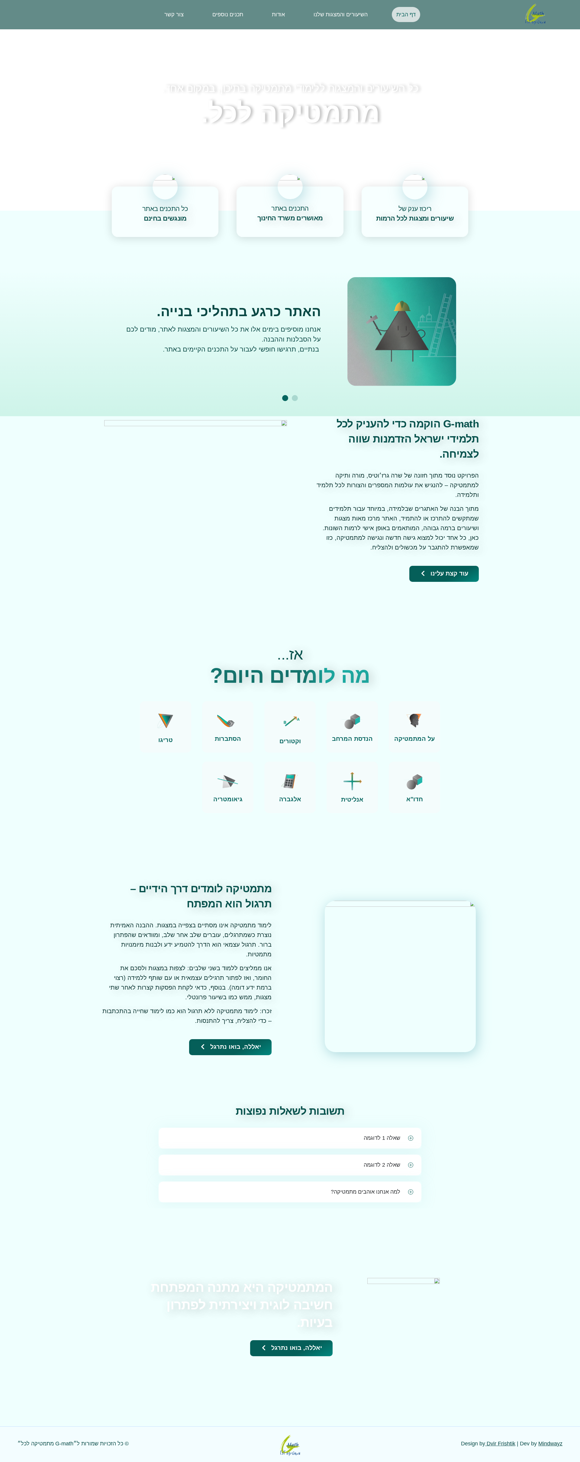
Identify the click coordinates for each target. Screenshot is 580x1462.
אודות (278, 14)
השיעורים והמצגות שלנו (341, 14)
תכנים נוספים (227, 14)
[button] (295, 398)
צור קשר (174, 14)
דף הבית (406, 14)
